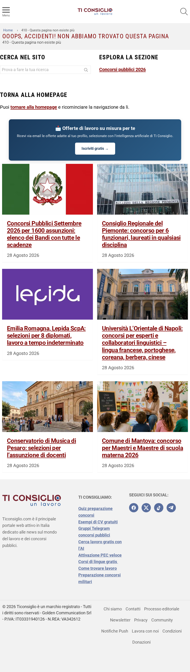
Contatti (133, 608)
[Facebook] (133, 507)
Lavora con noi (145, 631)
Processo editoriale (161, 608)
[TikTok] (158, 507)
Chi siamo (113, 608)
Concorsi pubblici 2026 (122, 69)
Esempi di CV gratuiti (98, 521)
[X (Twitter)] (146, 507)
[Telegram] (171, 507)
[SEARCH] (184, 11)
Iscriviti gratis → (95, 148)
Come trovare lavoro (97, 568)
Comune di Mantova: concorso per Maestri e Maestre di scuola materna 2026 (142, 448)
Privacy (141, 620)
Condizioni (172, 631)
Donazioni (141, 642)
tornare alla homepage (33, 107)
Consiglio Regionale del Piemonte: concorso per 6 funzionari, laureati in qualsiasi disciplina (141, 234)
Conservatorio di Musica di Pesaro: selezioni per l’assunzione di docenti (41, 448)
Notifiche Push (114, 631)
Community (162, 620)
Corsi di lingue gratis (98, 561)
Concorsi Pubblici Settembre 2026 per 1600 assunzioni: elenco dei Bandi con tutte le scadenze (44, 234)
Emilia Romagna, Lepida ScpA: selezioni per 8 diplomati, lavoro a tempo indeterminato (46, 335)
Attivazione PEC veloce (100, 555)
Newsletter (120, 620)
